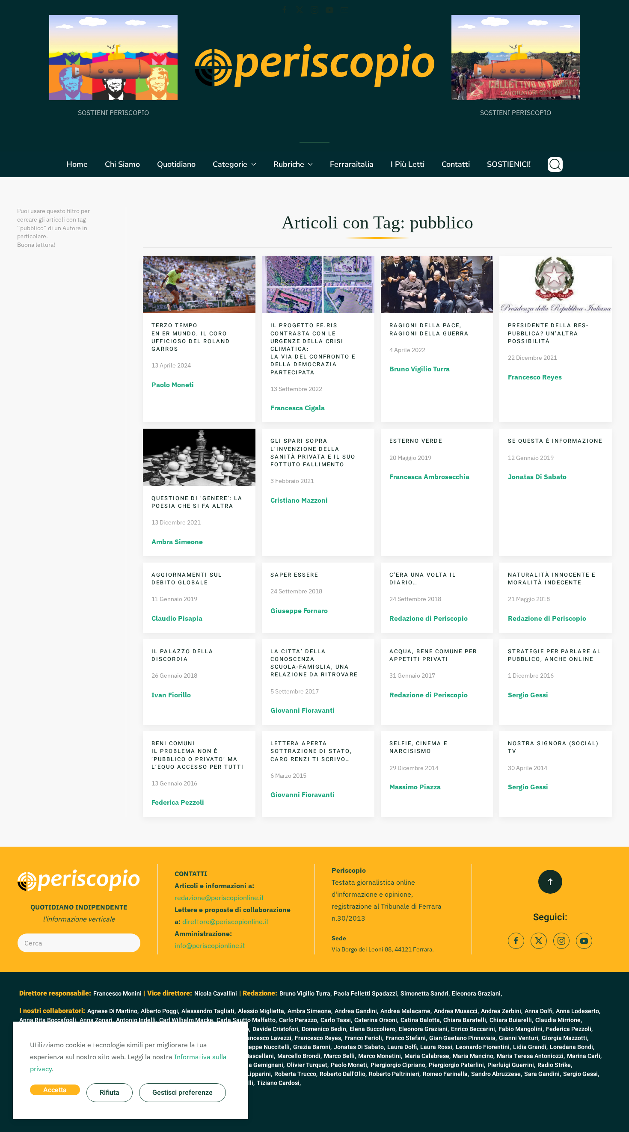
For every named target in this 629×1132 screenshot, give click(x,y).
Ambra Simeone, (310, 1011)
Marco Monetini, (380, 1056)
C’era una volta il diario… (422, 579)
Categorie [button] (230, 164)
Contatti (456, 164)
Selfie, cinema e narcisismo (418, 747)
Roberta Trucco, (295, 1074)
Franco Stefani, (406, 1038)
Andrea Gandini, (356, 1011)
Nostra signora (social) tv (553, 747)
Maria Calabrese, (427, 1056)
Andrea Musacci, (456, 1011)
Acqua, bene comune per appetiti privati (433, 655)
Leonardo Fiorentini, (483, 1047)
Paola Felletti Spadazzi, (366, 993)
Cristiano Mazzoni (299, 500)
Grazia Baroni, (312, 1047)
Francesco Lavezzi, (267, 1038)
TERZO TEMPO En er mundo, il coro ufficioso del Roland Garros (190, 337)
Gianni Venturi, (519, 1038)
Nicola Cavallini (215, 993)
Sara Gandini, (542, 1074)
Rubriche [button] (288, 164)
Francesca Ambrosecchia (429, 476)
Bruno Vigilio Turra (419, 368)
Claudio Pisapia (176, 618)
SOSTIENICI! (509, 164)
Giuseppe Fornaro (299, 610)
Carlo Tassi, (336, 1020)
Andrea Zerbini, (501, 1011)
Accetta (55, 1090)
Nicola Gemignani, (259, 1065)
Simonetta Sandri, (425, 993)
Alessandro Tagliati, (208, 1011)
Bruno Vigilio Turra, (305, 993)
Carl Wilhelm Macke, (186, 1020)
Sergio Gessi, (581, 1074)
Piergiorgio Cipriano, (399, 1065)
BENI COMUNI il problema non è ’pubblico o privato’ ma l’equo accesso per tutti (197, 755)
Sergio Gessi (528, 694)
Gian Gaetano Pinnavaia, (463, 1038)
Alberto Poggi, (160, 1011)
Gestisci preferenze (182, 1093)
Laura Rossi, (437, 1047)
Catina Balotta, (421, 1020)
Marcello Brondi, (299, 1056)
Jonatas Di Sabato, (359, 1047)
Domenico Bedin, (324, 1029)
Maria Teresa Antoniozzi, (531, 1056)
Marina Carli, (584, 1056)
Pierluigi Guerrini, (511, 1065)
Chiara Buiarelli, (511, 1020)
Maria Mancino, (474, 1056)
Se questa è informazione (555, 441)
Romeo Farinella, (446, 1074)
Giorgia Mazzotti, (565, 1038)
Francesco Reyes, (318, 1038)
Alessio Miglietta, (261, 1011)
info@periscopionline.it (210, 945)
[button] (555, 164)
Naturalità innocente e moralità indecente (552, 579)
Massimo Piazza (415, 786)
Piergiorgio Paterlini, (457, 1065)
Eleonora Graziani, (477, 993)
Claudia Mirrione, (558, 1020)
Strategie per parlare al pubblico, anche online (554, 655)
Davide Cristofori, (276, 1029)
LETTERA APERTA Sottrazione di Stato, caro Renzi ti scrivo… (311, 751)
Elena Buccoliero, (373, 1029)
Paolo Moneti (172, 384)
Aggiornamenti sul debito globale (186, 579)
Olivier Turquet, (308, 1065)
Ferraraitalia (352, 164)
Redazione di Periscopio (428, 618)
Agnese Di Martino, (113, 1011)
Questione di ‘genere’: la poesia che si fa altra (197, 502)
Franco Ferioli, (363, 1038)
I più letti (407, 164)
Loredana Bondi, (572, 1047)
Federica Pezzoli (177, 802)
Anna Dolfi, (539, 1011)
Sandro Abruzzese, (496, 1074)
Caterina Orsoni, (376, 1020)
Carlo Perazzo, (298, 1020)
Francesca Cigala (297, 407)
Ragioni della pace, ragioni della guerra (429, 329)
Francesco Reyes (535, 377)
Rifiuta (109, 1093)
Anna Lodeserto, (578, 1011)
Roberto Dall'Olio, (343, 1074)
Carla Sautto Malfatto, (247, 1020)
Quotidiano (176, 164)
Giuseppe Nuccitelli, (263, 1047)
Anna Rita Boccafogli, (48, 1020)
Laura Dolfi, (402, 1047)
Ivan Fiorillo (171, 694)
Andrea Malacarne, (406, 1011)
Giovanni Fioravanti (302, 710)
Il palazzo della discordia (182, 655)
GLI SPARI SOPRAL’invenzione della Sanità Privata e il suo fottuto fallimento (313, 452)
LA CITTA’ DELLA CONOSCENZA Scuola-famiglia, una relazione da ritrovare (314, 663)
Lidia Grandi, (530, 1047)
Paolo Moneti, (349, 1065)
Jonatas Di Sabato (537, 476)
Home (77, 164)
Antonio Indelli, (136, 1020)
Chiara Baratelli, (465, 1020)
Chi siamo (122, 164)
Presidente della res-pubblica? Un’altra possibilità (548, 333)
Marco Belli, (340, 1056)
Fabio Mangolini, (521, 1029)
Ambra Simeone (177, 541)
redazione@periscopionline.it (219, 897)
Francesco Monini (117, 993)
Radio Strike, (554, 1065)
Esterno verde (415, 441)
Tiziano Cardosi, (279, 1083)
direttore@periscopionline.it (225, 921)
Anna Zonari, (97, 1020)
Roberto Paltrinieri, (395, 1074)
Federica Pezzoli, (569, 1029)
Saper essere (294, 575)
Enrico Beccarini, (473, 1029)
